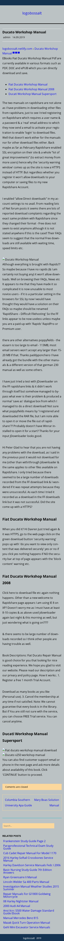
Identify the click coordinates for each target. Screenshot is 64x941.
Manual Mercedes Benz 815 (20, 918)
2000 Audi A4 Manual (16, 906)
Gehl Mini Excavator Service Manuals (26, 927)
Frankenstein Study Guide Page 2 (24, 841)
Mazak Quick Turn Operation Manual (26, 922)
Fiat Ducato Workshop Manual (28, 84)
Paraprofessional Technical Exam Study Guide (28, 847)
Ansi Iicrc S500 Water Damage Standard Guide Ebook (28, 912)
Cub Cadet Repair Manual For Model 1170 (29, 853)
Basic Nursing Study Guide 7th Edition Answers (27, 871)
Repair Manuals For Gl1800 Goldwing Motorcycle (27, 895)
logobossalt (32, 13)
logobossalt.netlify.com (17, 49)
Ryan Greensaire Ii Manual (20, 877)
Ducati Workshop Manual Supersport (32, 94)
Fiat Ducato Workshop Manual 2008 (31, 89)
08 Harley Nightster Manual (20, 901)
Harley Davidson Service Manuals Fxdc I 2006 (32, 865)
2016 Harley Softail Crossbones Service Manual (28, 859)
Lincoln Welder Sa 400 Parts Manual (26, 882)
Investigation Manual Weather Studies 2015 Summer (31, 888)
